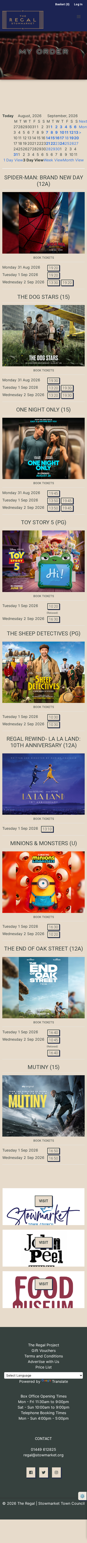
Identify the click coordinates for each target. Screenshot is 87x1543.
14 (48, 138)
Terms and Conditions (43, 1356)
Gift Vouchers (44, 1350)
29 (53, 149)
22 (53, 143)
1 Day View (13, 160)
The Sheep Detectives (37, 633)
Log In (78, 4)
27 (76, 143)
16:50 (53, 1151)
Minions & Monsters (39, 843)
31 (15, 154)
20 (76, 138)
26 (71, 143)
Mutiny (38, 1067)
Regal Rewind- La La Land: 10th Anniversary (43, 742)
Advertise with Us (43, 1361)
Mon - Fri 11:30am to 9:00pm (43, 1401)
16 (57, 138)
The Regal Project (43, 1345)
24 (62, 143)
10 (62, 132)
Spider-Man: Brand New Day (43, 177)
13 (76, 132)
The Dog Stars (37, 297)
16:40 (53, 1033)
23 (57, 143)
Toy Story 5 (37, 522)
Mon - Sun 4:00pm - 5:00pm (44, 1418)
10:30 (53, 717)
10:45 (53, 1040)
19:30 (53, 381)
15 (53, 138)
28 (48, 149)
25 (67, 143)
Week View (53, 160)
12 (71, 132)
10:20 (53, 606)
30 (57, 149)
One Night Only (37, 409)
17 (62, 138)
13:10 (47, 829)
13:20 (53, 388)
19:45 (53, 493)
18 (67, 138)
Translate (60, 1381)
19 (71, 138)
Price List (43, 1367)
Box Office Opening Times (44, 1396)
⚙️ (82, 1496)
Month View (73, 160)
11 (66, 132)
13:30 (53, 283)
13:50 (53, 501)
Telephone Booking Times (43, 1412)
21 (48, 143)
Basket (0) (62, 4)
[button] (79, 17)
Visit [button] (43, 1201)
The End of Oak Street (36, 948)
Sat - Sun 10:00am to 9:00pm (43, 1407)
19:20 (53, 268)
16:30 (53, 619)
